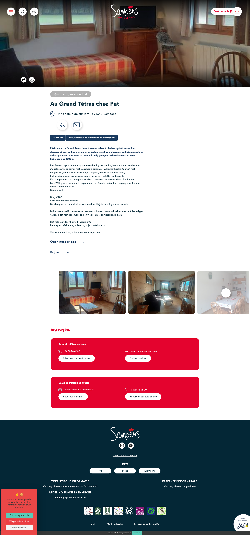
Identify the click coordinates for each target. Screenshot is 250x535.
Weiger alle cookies (19, 521)
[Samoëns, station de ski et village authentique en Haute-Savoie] (124, 11)
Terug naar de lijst (74, 94)
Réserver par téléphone (76, 358)
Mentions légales (115, 524)
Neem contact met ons (125, 455)
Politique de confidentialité (146, 524)
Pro (100, 471)
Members (149, 471)
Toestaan (136, 533)
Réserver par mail (73, 396)
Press (125, 471)
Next (226, 293)
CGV (93, 524)
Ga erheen (58, 138)
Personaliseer (19, 527)
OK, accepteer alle (19, 515)
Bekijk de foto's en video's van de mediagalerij (92, 138)
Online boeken (138, 358)
